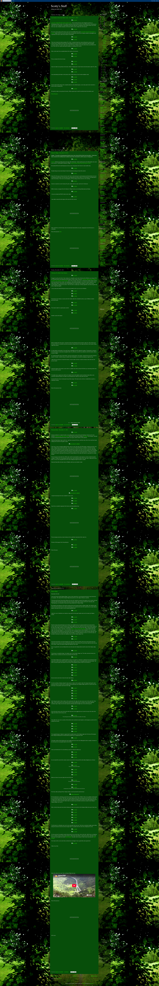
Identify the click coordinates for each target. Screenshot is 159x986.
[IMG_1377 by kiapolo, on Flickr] (74, 619)
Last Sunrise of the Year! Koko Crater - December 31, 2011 (64, 17)
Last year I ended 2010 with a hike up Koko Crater (61, 22)
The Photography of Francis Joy (103, 188)
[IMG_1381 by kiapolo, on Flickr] (74, 610)
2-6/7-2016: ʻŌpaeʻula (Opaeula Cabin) (103, 145)
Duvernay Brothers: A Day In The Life (103, 176)
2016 (102, 18)
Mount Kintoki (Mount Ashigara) (103, 85)
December (104, 27)
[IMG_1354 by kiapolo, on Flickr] (74, 804)
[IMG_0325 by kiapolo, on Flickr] (74, 698)
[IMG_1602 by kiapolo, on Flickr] (74, 731)
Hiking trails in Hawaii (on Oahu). (103, 150)
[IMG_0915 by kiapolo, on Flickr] (74, 313)
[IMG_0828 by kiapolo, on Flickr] (74, 547)
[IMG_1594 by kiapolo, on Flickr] (74, 728)
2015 (102, 19)
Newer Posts (54, 976)
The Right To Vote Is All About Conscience (103, 103)
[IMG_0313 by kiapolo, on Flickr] (74, 675)
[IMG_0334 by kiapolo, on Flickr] (74, 815)
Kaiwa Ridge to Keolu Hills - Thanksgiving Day (105, 53)
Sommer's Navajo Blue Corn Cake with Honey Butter (103, 200)
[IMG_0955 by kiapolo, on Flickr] (74, 310)
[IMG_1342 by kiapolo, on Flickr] (74, 757)
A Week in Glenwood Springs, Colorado (103, 96)
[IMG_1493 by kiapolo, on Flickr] (74, 432)
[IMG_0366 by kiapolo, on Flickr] (74, 820)
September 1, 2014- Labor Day (103, 194)
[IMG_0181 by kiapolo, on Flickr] (74, 56)
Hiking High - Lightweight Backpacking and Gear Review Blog (103, 263)
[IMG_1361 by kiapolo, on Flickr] (74, 787)
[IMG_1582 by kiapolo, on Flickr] (74, 296)
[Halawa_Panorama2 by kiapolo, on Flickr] (74, 794)
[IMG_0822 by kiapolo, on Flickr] (74, 544)
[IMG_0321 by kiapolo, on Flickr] (74, 695)
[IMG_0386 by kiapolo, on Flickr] (74, 784)
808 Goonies (103, 254)
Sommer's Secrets (102, 198)
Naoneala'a (102, 138)
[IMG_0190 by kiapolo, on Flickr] (74, 79)
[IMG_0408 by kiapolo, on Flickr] (74, 762)
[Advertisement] (74, 139)
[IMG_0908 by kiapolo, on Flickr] (74, 305)
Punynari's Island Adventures (102, 128)
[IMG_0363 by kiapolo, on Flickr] (74, 822)
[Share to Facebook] (75, 128)
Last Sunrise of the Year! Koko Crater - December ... (105, 32)
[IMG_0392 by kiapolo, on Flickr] (74, 765)
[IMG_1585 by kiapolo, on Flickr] (74, 363)
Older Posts (94, 976)
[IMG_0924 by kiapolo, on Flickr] (74, 275)
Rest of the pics (54, 93)
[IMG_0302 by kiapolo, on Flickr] (74, 650)
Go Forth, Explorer (102, 121)
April (103, 71)
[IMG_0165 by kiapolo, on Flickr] (74, 53)
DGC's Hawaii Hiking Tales (103, 142)
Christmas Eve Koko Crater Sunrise (59, 273)
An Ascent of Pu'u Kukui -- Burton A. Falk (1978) (103, 110)
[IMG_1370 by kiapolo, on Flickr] (74, 639)
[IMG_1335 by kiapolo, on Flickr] (74, 723)
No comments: (67, 265)
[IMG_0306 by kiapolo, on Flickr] (74, 664)
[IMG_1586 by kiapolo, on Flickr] (74, 366)
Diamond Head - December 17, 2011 (59, 430)
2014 (102, 21)
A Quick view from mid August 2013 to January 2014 (103, 216)
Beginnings (102, 259)
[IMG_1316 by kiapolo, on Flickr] (74, 657)
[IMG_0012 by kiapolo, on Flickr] (74, 181)
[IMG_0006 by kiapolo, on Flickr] (74, 168)
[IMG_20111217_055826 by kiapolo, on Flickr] (74, 444)
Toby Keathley (103, 170)
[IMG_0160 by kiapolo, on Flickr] (74, 37)
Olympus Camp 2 (103, 227)
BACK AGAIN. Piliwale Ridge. (103, 248)
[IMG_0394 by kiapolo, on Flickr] (74, 769)
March (103, 72)
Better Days (102, 117)
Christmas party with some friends (62, 436)
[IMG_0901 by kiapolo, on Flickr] (74, 302)
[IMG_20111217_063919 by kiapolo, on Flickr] (74, 493)
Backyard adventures (102, 183)
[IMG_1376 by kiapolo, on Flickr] (74, 622)
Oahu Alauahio (69, 836)
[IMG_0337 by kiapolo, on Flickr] (74, 817)
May (103, 69)
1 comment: (66, 971)
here (60, 231)
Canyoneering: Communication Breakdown (103, 207)
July (103, 66)
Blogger (91, 983)
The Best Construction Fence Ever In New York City (102, 166)
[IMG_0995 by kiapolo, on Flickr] (74, 159)
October (104, 60)
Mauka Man (102, 226)
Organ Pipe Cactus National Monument (103, 123)
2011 (102, 26)
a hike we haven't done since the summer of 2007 (81, 163)
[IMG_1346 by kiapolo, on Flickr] (74, 780)
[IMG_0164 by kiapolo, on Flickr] (74, 20)
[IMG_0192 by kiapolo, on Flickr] (74, 88)
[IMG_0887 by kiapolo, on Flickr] (74, 293)
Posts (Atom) (59, 978)
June (103, 67)
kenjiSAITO (102, 83)
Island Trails (102, 230)
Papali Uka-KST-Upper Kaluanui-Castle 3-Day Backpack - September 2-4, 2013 (103, 234)
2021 (102, 16)
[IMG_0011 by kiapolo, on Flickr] (74, 173)
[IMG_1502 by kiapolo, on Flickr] (74, 490)
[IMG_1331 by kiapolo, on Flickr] (74, 715)
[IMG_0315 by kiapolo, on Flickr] (74, 690)
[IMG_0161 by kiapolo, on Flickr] (74, 39)
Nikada (83, 983)
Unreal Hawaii (103, 186)
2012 (102, 24)
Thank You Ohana (103, 171)
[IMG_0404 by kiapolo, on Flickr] (74, 774)
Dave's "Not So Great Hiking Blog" (78, 628)
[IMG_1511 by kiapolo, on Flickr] (74, 539)
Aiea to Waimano (103, 90)
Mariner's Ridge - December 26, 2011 (59, 153)
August (103, 64)
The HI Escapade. (102, 89)
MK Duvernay (103, 174)
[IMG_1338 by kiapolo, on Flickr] (74, 752)
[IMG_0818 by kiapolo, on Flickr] (74, 503)
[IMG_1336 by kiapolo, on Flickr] (74, 744)
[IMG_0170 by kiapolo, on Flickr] (74, 61)
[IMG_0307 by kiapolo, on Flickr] (74, 672)
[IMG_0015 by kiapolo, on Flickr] (74, 186)
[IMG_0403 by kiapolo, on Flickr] (74, 772)
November (104, 57)
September (104, 61)
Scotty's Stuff (59, 6)
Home (74, 976)
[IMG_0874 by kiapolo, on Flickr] (74, 291)
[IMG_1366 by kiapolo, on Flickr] (74, 831)
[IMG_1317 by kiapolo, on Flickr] (74, 667)
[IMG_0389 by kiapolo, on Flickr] (74, 829)
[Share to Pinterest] (76, 128)
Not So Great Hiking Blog (103, 240)
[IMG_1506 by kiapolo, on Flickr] (74, 498)
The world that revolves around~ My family (103, 213)
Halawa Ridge (54, 591)
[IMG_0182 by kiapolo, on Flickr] (74, 64)
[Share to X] (74, 128)
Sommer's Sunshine (102, 192)
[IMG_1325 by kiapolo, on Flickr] (74, 693)
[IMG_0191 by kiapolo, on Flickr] (74, 82)
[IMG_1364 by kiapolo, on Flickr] (74, 708)
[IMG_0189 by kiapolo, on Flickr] (74, 77)
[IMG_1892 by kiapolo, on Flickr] (74, 347)
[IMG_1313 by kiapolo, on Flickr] (74, 670)
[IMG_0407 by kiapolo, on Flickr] (74, 754)
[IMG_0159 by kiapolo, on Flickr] (74, 29)
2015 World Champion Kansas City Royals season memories (103, 132)
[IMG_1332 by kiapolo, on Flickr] (74, 738)
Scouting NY (103, 163)
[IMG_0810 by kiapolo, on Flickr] (74, 500)
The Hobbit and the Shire (103, 246)
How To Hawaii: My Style (103, 257)
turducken (86, 436)
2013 (102, 23)
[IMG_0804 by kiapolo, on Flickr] (74, 508)
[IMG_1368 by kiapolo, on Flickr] (74, 636)
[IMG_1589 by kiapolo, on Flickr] (74, 385)
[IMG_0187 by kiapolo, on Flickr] (74, 69)
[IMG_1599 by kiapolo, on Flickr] (74, 726)
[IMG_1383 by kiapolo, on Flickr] (74, 843)
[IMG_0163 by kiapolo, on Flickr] (74, 48)
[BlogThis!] (73, 128)
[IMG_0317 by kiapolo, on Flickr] (74, 688)
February (104, 74)
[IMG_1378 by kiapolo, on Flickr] (74, 617)
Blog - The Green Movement (102, 115)
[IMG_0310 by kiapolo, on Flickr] (74, 680)
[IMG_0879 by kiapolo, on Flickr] (74, 372)
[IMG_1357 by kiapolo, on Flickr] (74, 812)
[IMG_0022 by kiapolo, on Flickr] (74, 196)
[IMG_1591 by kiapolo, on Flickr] (74, 382)
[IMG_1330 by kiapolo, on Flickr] (74, 706)
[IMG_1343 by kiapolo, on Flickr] (74, 747)
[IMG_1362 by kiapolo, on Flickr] (74, 809)
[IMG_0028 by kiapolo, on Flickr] (74, 191)
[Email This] (72, 128)
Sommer (53, 161)
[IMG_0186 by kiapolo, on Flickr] (74, 71)
